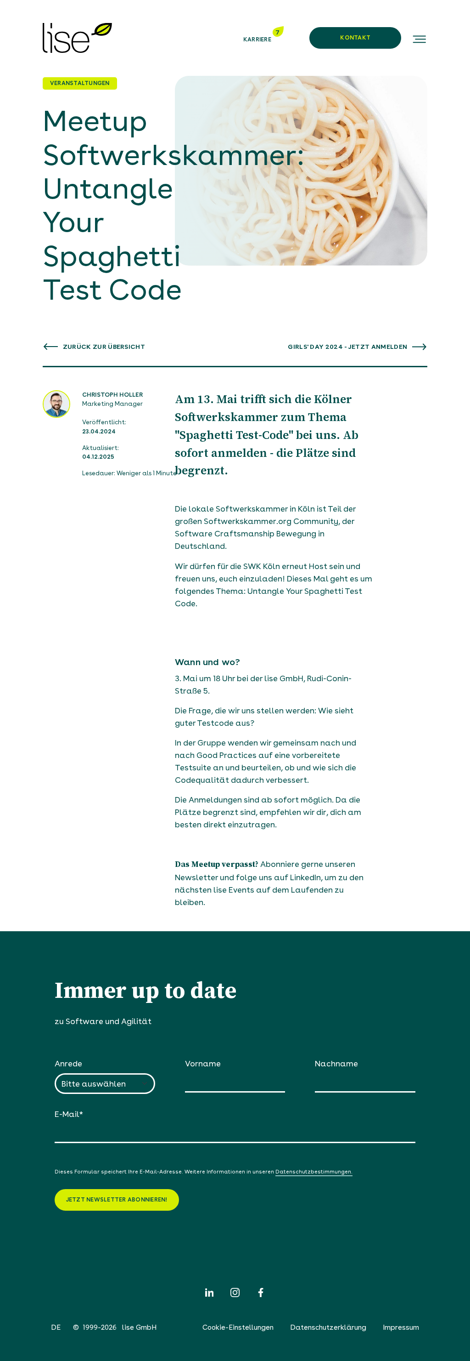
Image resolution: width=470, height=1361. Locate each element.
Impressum (401, 1327)
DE (56, 1327)
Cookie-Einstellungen (238, 1327)
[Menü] (418, 38)
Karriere (258, 39)
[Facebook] (261, 1292)
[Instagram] (235, 1292)
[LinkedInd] (209, 1292)
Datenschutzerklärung (328, 1327)
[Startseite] (77, 38)
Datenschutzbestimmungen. (313, 1171)
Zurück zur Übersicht (103, 346)
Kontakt (355, 37)
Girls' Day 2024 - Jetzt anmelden (348, 346)
